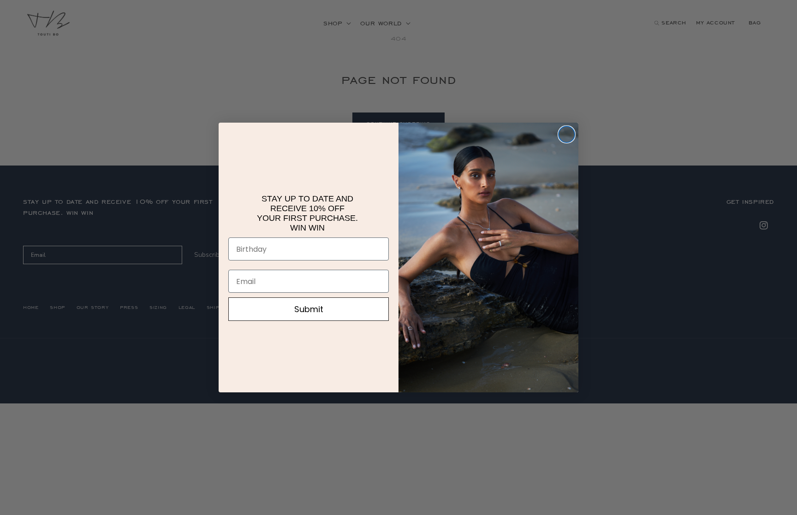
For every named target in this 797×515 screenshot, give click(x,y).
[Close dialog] (567, 134)
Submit (308, 309)
